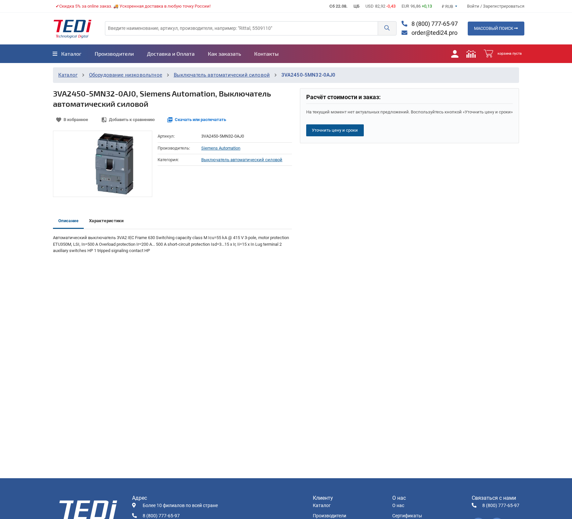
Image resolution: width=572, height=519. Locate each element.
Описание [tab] (68, 220)
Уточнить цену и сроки (335, 130)
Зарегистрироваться (503, 6)
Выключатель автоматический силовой (222, 75)
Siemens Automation (220, 148)
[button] (387, 28)
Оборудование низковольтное (125, 75)
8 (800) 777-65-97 (434, 24)
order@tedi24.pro (433, 33)
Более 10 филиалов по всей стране (180, 505)
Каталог (67, 75)
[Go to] (72, 28)
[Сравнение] (471, 54)
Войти (473, 6)
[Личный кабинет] (455, 54)
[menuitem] (67, 53)
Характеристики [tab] (106, 220)
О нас (398, 505)
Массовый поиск (494, 28)
